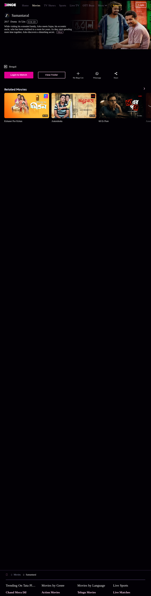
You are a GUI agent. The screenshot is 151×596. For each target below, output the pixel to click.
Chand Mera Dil (16, 592)
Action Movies (51, 592)
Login (141, 5)
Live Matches (121, 592)
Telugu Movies (86, 592)
